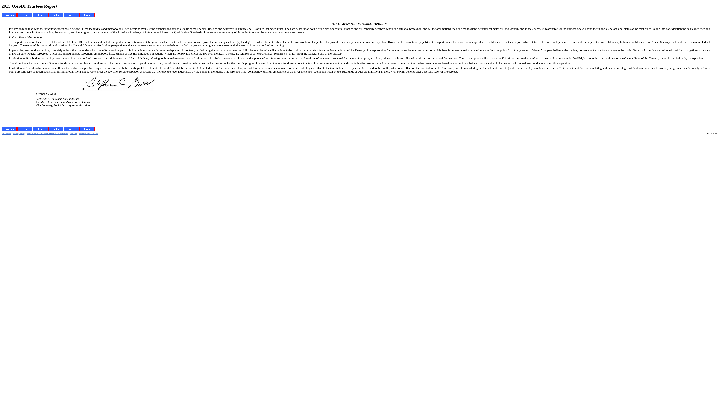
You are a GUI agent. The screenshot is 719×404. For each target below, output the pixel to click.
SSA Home (6, 133)
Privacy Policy (19, 133)
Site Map (73, 133)
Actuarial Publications (88, 133)
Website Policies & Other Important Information (47, 133)
